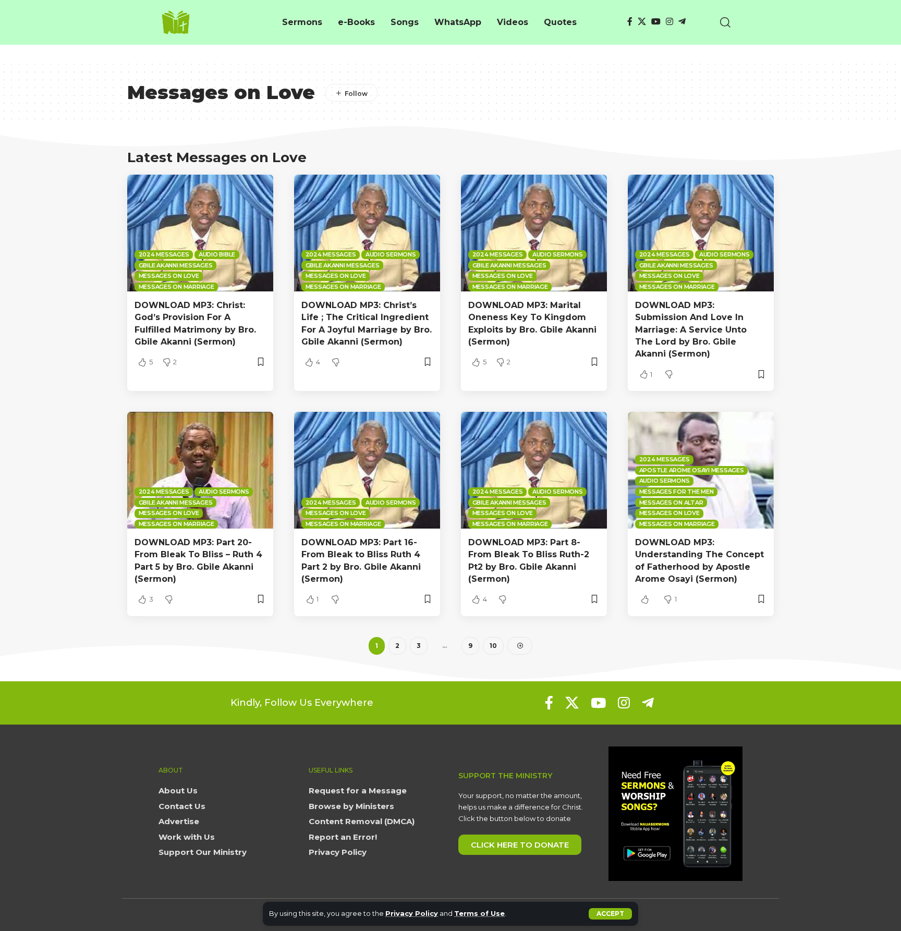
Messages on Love (169, 275)
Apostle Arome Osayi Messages (691, 470)
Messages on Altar (671, 502)
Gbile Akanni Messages (176, 265)
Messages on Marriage (176, 286)
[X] (642, 22)
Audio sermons (391, 254)
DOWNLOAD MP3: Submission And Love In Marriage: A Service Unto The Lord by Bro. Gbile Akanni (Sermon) (691, 329)
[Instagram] (669, 22)
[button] (610, 914)
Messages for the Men (676, 491)
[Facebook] (630, 22)
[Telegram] (682, 22)
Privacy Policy (411, 913)
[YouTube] (656, 22)
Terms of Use (479, 913)
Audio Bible (217, 254)
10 (493, 646)
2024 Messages (164, 254)
